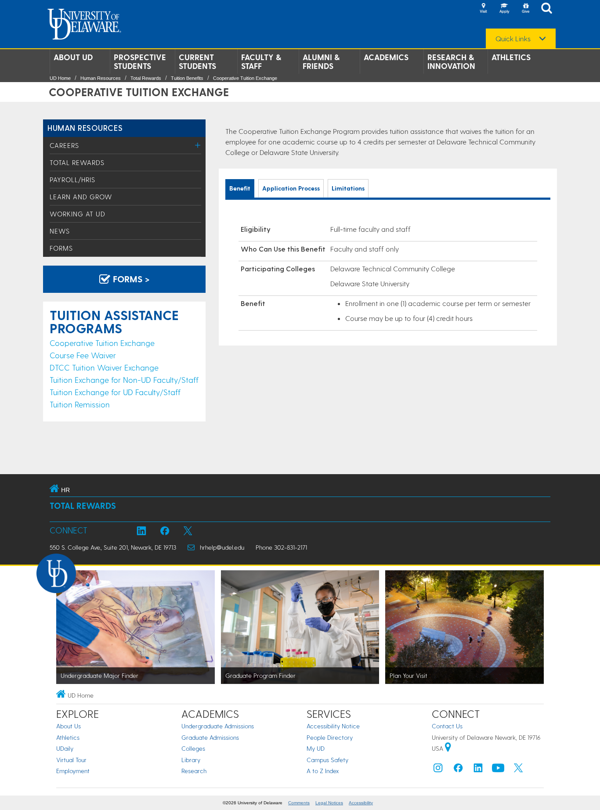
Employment (73, 770)
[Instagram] (438, 770)
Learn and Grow (81, 197)
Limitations (348, 188)
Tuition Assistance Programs (114, 321)
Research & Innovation (451, 61)
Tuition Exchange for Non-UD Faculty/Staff (124, 379)
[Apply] (504, 9)
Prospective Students (140, 61)
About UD (73, 57)
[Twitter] (518, 770)
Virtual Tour (71, 759)
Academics (386, 57)
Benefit (239, 188)
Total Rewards (145, 78)
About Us (68, 726)
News (60, 231)
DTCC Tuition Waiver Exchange (104, 367)
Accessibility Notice (333, 726)
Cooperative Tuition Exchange (245, 78)
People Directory (330, 737)
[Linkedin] (478, 770)
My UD (316, 748)
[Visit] (483, 9)
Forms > (130, 279)
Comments (299, 802)
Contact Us (447, 726)
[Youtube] (498, 770)
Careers (64, 145)
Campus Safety (327, 759)
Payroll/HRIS (72, 180)
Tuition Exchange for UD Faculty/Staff (115, 391)
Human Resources (100, 78)
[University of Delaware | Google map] (448, 748)
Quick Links (513, 39)
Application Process (291, 188)
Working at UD (77, 214)
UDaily (64, 748)
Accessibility (361, 802)
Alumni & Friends (321, 61)
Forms (61, 248)
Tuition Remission (80, 404)
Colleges (193, 748)
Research (193, 770)
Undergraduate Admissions (217, 726)
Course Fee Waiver (83, 355)
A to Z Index (323, 770)
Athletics (511, 57)
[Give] (525, 9)
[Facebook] (458, 770)
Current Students (197, 61)
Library (190, 759)
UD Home (60, 78)
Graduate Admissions (210, 737)
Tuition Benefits (187, 78)
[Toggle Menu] (198, 145)
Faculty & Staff (261, 61)
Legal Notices (329, 802)
